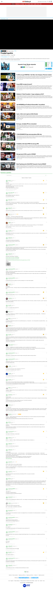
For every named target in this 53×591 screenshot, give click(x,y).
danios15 (9, 180)
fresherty (9, 318)
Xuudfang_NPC (10, 565)
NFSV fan (9, 422)
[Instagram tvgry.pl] (34, 577)
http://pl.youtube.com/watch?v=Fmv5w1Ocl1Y (12, 258)
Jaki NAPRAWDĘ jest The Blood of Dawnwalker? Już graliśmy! (26, 107)
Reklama (33, 580)
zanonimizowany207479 (11, 531)
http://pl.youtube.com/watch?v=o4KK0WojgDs (12, 257)
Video (7, 18)
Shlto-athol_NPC (10, 510)
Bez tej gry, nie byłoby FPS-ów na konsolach (26, 126)
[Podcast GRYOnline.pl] (25, 577)
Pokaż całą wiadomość (9, 458)
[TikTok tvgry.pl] (33, 577)
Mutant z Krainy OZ (10, 344)
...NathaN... (10, 366)
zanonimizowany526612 (11, 292)
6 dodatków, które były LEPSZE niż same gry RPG (26, 146)
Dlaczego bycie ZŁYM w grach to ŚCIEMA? (26, 156)
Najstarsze (26, 177)
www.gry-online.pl (3, 18)
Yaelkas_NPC (10, 237)
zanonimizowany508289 (11, 488)
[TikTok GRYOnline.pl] (23, 577)
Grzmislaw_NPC (10, 524)
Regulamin (12, 580)
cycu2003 (9, 373)
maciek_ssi (9, 437)
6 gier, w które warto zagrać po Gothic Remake (26, 117)
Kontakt (41, 580)
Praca (38, 580)
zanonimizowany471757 (11, 558)
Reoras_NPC (10, 552)
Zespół (36, 580)
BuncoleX (9, 325)
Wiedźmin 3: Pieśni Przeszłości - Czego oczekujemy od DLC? (26, 97)
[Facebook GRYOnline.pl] (19, 577)
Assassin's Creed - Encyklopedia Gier (22, 65)
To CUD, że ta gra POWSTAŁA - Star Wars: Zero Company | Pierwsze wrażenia (26, 77)
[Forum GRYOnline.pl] (28, 577)
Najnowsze (23, 177)
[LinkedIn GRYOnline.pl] (26, 577)
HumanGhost (10, 298)
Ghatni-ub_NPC (10, 199)
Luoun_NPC (9, 230)
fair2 (8, 311)
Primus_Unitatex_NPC (11, 192)
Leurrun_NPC (10, 394)
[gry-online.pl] (26, 1)
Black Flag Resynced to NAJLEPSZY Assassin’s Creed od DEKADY (26, 166)
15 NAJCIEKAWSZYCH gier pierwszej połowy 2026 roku (26, 136)
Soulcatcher (10, 414)
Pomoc (44, 580)
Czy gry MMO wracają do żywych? (26, 87)
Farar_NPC (9, 305)
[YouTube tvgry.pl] (32, 577)
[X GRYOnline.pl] (22, 577)
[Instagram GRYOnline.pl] (20, 577)
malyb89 (9, 222)
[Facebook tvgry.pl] (37, 577)
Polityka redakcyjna (17, 580)
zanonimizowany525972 (11, 517)
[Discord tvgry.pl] (36, 577)
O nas (9, 580)
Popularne (29, 177)
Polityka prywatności (23, 580)
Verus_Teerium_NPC (11, 431)
